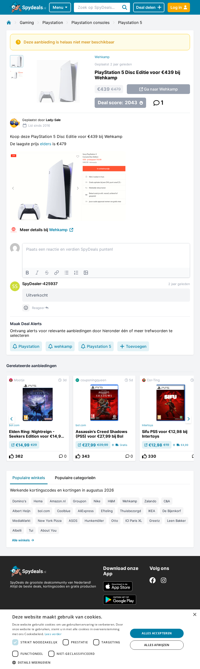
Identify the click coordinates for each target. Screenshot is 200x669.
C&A (167, 501)
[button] (68, 662)
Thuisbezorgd (130, 511)
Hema (38, 501)
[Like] (11, 456)
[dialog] (100, 639)
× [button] (194, 615)
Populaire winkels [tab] (28, 477)
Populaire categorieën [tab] (75, 477)
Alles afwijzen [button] (157, 645)
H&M (111, 501)
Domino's (19, 501)
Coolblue (63, 511)
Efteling (107, 511)
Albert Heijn (21, 511)
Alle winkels (21, 540)
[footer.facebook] (153, 580)
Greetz (154, 521)
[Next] (188, 419)
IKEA (151, 511)
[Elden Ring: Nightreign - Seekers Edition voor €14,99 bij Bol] (38, 418)
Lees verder (53, 634)
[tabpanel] (100, 514)
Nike (97, 501)
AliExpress (86, 511)
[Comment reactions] (26, 307)
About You (48, 530)
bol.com (14, 425)
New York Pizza (49, 521)
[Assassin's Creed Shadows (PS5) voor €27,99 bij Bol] (104, 418)
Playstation (52, 22)
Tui (31, 530)
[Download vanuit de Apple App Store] (117, 586)
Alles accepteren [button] (157, 633)
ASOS (73, 521)
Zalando (150, 501)
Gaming (27, 22)
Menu (58, 7)
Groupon (79, 501)
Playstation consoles (90, 22)
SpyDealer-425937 (40, 283)
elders (46, 143)
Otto (114, 521)
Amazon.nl (58, 501)
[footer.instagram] (163, 580)
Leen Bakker (176, 521)
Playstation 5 (130, 22)
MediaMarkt (21, 521)
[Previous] (12, 419)
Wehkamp (102, 57)
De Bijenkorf (171, 511)
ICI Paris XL (133, 521)
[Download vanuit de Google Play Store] (119, 600)
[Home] (8, 22)
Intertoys (147, 425)
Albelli (16, 530)
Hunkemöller (94, 521)
